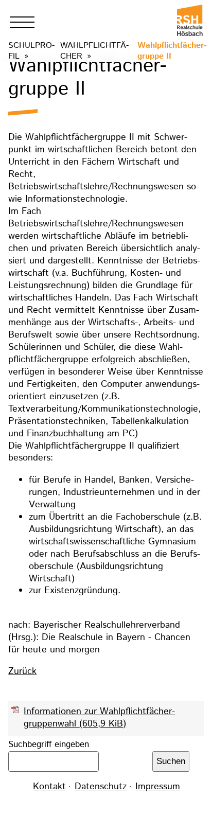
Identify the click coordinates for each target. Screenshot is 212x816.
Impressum (157, 786)
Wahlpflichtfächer (94, 51)
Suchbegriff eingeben (48, 744)
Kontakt (49, 786)
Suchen (170, 761)
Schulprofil (31, 51)
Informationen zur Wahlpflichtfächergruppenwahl (99, 718)
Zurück (22, 671)
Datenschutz (101, 786)
